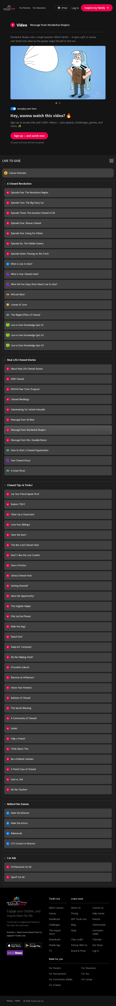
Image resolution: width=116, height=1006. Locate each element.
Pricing (74, 913)
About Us (75, 907)
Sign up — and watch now (29, 135)
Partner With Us (79, 945)
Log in (75, 8)
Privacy (10, 1000)
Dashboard (54, 919)
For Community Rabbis (60, 979)
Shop (73, 930)
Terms (17, 1000)
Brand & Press (78, 950)
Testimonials (99, 924)
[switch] (13, 108)
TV (50, 950)
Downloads (54, 939)
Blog (73, 924)
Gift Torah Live (78, 919)
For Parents (24, 7)
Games (52, 913)
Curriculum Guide (97, 932)
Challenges (54, 924)
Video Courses (56, 907)
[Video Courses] (111, 161)
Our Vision (97, 945)
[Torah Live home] (9, 7)
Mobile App (54, 945)
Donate (96, 919)
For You (85, 973)
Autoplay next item (26, 108)
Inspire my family (94, 7)
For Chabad (55, 985)
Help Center (98, 913)
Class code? (77, 939)
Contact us (98, 907)
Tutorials (96, 939)
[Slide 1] (56, 103)
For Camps (86, 979)
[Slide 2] (60, 103)
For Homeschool (57, 973)
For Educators (39, 7)
